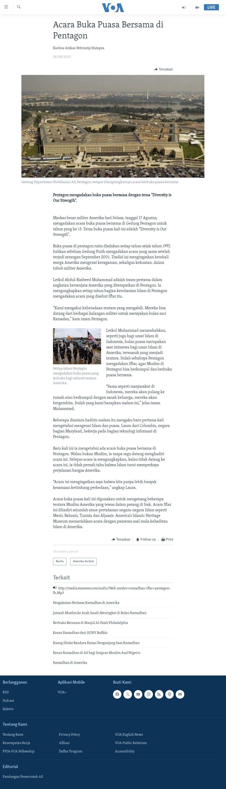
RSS (6, 692)
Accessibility (124, 751)
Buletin (8, 709)
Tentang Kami (13, 735)
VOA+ (62, 692)
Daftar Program (70, 751)
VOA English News (129, 735)
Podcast (8, 701)
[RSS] (159, 694)
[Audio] (184, 7)
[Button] (163, 69)
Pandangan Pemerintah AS (23, 777)
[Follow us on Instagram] (148, 694)
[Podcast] (169, 694)
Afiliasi (64, 743)
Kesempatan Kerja (16, 743)
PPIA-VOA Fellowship (18, 751)
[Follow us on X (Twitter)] (127, 694)
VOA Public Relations (131, 743)
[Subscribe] (180, 694)
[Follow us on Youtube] (138, 694)
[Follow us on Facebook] (117, 694)
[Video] (197, 7)
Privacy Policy (69, 735)
